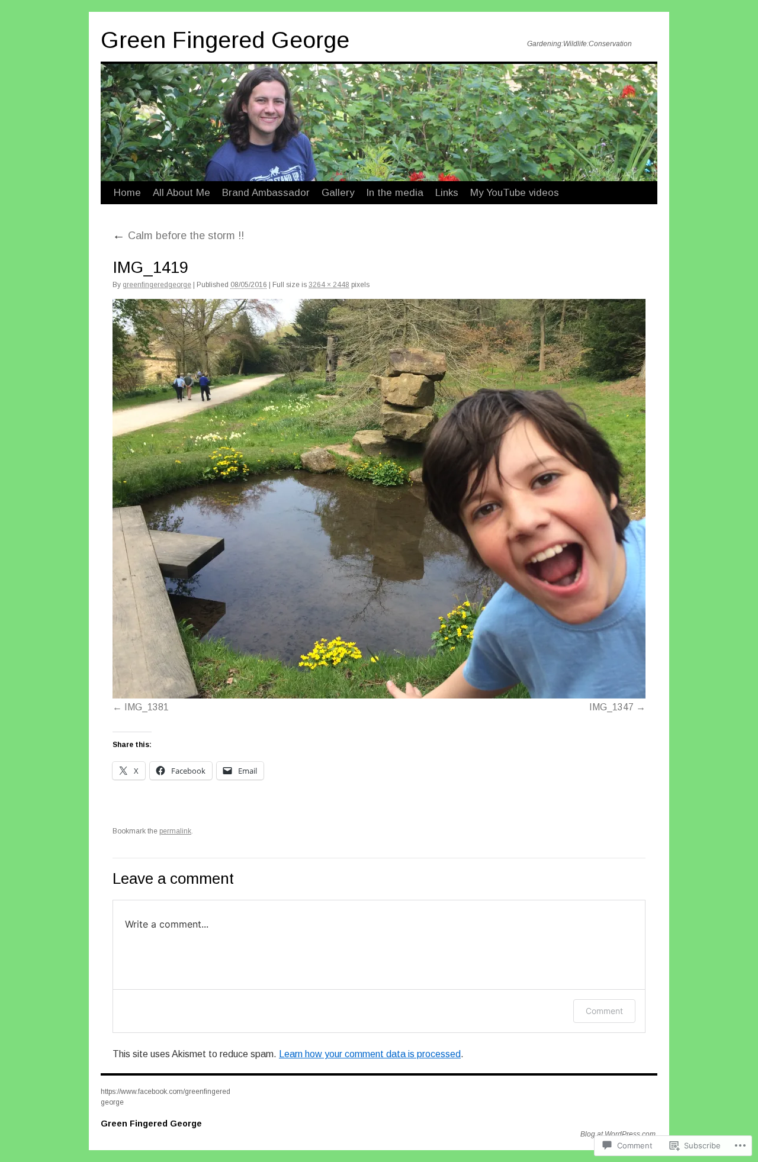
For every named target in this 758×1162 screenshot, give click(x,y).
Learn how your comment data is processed (370, 1054)
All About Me (181, 192)
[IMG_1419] (379, 499)
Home (127, 192)
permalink (175, 831)
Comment (604, 1011)
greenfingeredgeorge (157, 285)
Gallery (338, 192)
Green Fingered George (225, 40)
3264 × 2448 (329, 285)
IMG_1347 (611, 707)
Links (446, 192)
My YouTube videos (514, 192)
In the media (394, 192)
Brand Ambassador (266, 192)
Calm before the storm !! (178, 236)
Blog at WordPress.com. (618, 1134)
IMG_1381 (146, 707)
